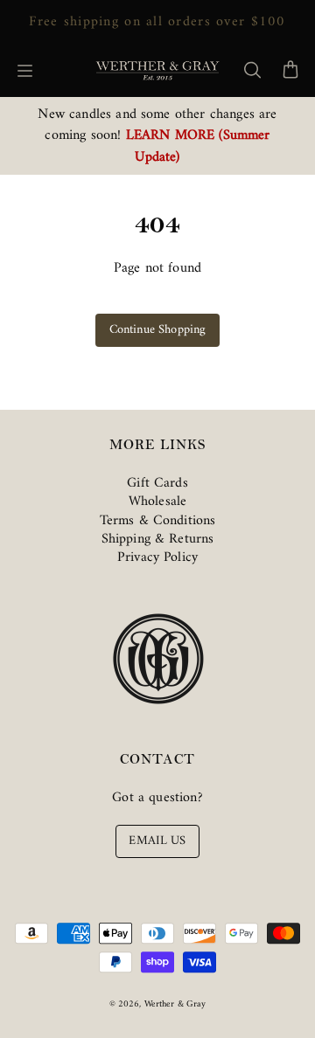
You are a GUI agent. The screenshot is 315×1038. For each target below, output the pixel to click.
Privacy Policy (157, 557)
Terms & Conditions (158, 521)
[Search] (252, 70)
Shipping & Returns (158, 539)
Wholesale (157, 501)
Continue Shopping (157, 330)
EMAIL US (157, 841)
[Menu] (24, 70)
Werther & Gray (175, 1004)
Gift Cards (157, 483)
